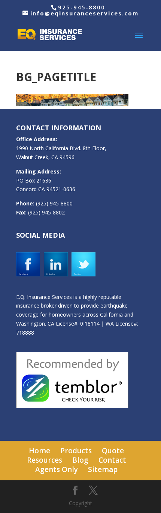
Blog (80, 460)
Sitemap (103, 469)
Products (76, 451)
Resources (44, 460)
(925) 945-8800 (54, 203)
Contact (112, 460)
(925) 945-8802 (46, 212)
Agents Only (56, 469)
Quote (113, 451)
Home (39, 451)
